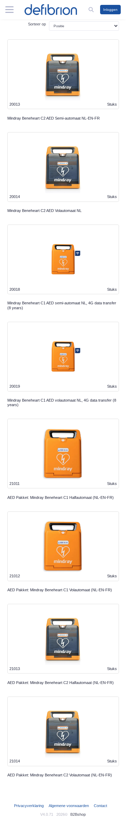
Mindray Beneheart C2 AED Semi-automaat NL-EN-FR (53, 118)
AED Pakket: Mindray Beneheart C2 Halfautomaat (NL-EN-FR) (60, 683)
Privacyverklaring (29, 806)
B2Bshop (78, 814)
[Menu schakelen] (9, 10)
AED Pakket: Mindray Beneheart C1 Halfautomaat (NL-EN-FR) (60, 497)
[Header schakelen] (91, 9)
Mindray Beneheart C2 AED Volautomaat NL (44, 210)
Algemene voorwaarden (69, 806)
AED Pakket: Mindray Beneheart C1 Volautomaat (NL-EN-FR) (59, 590)
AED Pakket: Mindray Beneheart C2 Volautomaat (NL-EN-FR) (59, 775)
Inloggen (110, 10)
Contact (100, 806)
